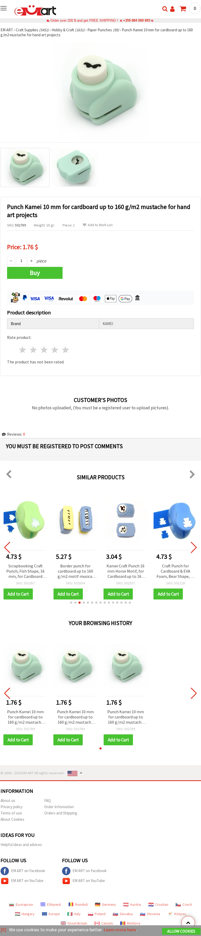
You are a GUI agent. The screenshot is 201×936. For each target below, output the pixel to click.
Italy (77, 913)
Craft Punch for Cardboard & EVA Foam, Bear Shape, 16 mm (176, 571)
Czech (187, 904)
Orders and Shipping (60, 813)
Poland (100, 913)
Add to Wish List (100, 225)
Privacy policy (12, 806)
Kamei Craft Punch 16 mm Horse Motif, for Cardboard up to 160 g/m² (125, 571)
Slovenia (153, 913)
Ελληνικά (54, 904)
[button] (71, 603)
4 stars (54, 349)
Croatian (161, 904)
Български (24, 904)
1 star (23, 349)
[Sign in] (172, 9)
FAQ (47, 800)
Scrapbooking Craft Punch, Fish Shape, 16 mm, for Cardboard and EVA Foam (25, 571)
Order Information (59, 806)
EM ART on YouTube (27, 880)
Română (81, 904)
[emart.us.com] (35, 10)
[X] (3, 930)
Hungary (28, 913)
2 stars (33, 349)
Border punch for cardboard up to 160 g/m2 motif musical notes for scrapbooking (75, 571)
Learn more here (120, 930)
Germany (109, 904)
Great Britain (77, 923)
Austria (135, 904)
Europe (54, 913)
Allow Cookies (181, 931)
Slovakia (126, 913)
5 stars (65, 349)
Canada (107, 923)
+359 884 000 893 (136, 20)
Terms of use (11, 813)
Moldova (133, 923)
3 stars (44, 349)
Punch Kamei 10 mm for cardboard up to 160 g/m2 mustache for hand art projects (25, 717)
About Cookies (12, 819)
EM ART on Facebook (28, 870)
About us (8, 800)
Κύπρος (180, 913)
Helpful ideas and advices (21, 844)
